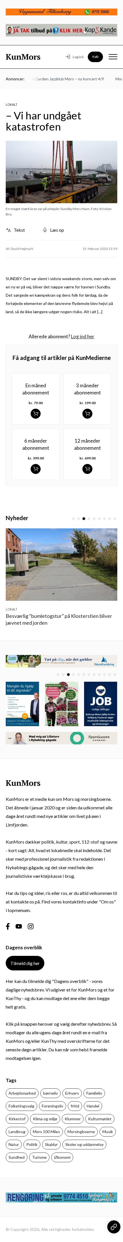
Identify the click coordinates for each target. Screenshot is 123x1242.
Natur (14, 1144)
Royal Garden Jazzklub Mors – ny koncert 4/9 (59, 78)
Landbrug (17, 1131)
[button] (73, 518)
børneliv (50, 1093)
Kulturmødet (100, 1118)
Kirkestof (17, 1118)
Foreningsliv (52, 1105)
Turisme (39, 1157)
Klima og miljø (45, 1118)
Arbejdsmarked (22, 1093)
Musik (107, 1131)
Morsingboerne (81, 1131)
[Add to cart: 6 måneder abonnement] (36, 469)
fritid (75, 1105)
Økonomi (62, 1157)
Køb (95, 56)
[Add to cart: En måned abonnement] (36, 414)
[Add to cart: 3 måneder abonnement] (87, 414)
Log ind (78, 57)
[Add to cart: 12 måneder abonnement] (87, 469)
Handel (93, 1105)
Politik (31, 1144)
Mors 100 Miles (46, 1131)
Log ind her (82, 336)
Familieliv (94, 1093)
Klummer (73, 1118)
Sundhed (17, 1157)
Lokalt (11, 104)
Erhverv (72, 1093)
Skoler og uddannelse (84, 1144)
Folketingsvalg (21, 1105)
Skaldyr (51, 1144)
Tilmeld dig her (25, 963)
